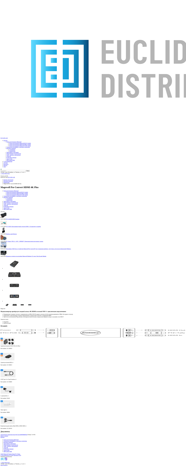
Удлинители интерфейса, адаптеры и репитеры (18, 147)
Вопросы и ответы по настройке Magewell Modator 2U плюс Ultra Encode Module (26, 256)
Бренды (5, 165)
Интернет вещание (11, 148)
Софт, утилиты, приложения (13, 155)
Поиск (28, 170)
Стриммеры (12, 149)
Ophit (2, 454)
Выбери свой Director (11, 234)
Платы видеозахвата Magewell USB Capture (20, 145)
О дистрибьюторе (7, 161)
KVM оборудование (11, 157)
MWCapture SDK (10, 160)
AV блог (11, 455)
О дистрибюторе (5, 455)
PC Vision (17, 454)
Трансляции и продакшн (12, 152)
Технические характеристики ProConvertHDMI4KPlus (14, 434)
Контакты (5, 164)
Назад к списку (4, 436)
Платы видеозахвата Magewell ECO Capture (20, 143)
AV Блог (5, 162)
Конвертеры (12, 151)
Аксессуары (9, 159)
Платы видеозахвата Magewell (13, 141)
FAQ (4, 166)
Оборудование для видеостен (13, 153)
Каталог (5, 140)
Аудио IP (8, 156)
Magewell (5, 454)
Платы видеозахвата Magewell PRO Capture (20, 144)
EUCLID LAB (4, 138)
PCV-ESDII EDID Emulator (12, 219)
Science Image (11, 454)
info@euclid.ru (4, 465)
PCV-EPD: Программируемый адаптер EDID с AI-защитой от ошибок (23, 226)
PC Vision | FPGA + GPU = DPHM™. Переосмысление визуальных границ (24, 241)
